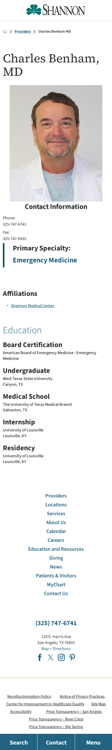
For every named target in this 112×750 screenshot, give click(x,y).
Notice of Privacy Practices (82, 696)
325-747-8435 (14, 239)
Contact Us (56, 593)
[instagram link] (61, 657)
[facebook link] (39, 657)
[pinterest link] (72, 657)
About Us (56, 522)
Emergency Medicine (45, 260)
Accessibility (21, 711)
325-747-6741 (14, 224)
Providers (23, 31)
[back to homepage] (5, 32)
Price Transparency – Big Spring (56, 727)
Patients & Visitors (56, 575)
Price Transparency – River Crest (56, 719)
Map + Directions (56, 649)
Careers (56, 540)
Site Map (98, 704)
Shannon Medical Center (32, 306)
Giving (56, 558)
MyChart (56, 584)
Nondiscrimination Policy (29, 696)
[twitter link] (50, 657)
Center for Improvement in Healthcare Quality (45, 704)
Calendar (56, 531)
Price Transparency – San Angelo (74, 711)
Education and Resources (56, 549)
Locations (56, 504)
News (56, 567)
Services (56, 513)
